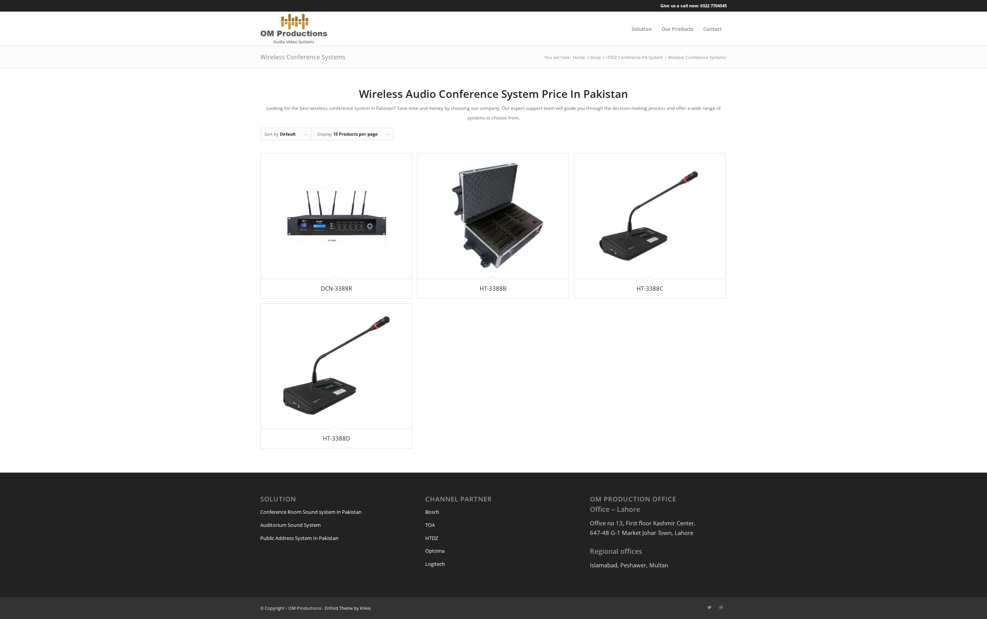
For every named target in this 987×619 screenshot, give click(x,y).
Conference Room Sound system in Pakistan (311, 511)
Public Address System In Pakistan (299, 538)
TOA (430, 524)
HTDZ (431, 538)
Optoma (435, 550)
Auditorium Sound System (290, 524)
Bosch (432, 511)
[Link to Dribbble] (721, 607)
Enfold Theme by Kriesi (348, 608)
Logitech (435, 563)
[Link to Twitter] (709, 607)
